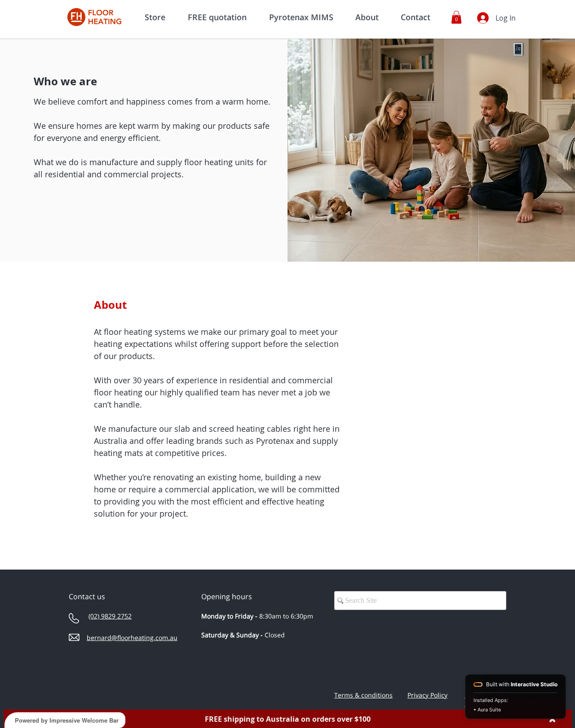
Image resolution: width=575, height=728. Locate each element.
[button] (456, 17)
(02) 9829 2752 (110, 616)
